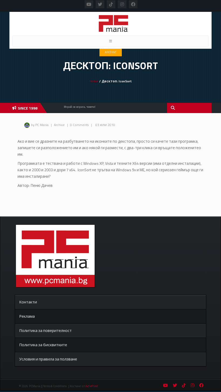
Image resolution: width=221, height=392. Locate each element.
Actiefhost (91, 386)
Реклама (27, 316)
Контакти (28, 302)
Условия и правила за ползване (48, 359)
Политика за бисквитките (43, 345)
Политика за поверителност (45, 330)
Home (93, 81)
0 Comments (79, 124)
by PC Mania (40, 124)
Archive (110, 52)
